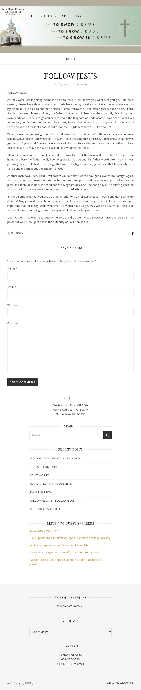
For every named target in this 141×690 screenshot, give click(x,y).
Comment (13, 323)
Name (12, 268)
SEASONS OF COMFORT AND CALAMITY (54, 458)
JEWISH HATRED (40, 492)
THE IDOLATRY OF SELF (45, 509)
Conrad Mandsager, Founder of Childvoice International (64, 552)
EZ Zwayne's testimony (44, 530)
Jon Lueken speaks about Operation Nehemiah (58, 545)
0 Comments (79, 84)
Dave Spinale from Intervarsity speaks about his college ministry (70, 538)
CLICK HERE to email (70, 664)
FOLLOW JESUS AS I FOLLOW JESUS (52, 500)
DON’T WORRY (39, 475)
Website (12, 305)
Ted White (17, 233)
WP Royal (30, 683)
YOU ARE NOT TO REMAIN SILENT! (52, 483)
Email (11, 286)
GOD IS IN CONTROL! (43, 467)
